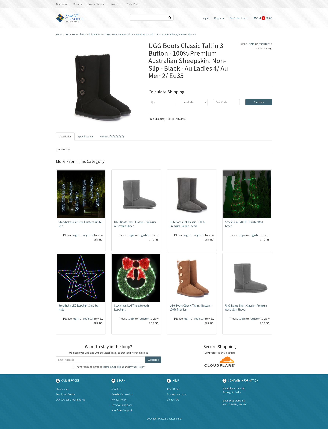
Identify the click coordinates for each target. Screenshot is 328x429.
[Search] (169, 17)
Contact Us (173, 399)
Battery (77, 4)
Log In (205, 18)
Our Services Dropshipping (70, 399)
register (264, 44)
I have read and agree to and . (110, 366)
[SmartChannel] (70, 18)
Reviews (104, 136)
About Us (116, 389)
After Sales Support (121, 410)
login (251, 44)
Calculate (258, 102)
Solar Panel (133, 4)
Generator (62, 4)
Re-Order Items (239, 18)
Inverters (116, 4)
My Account (62, 389)
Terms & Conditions (113, 366)
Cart (264, 18)
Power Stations (96, 4)
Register (219, 18)
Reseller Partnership (121, 394)
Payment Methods (176, 394)
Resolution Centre (65, 394)
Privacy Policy (136, 366)
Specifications (85, 136)
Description (65, 136)
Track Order (173, 389)
